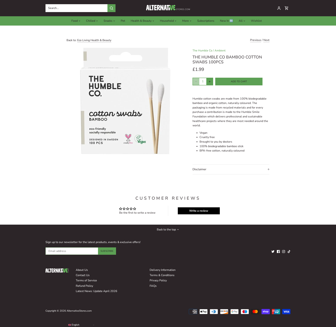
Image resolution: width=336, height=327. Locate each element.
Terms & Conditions (162, 275)
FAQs (153, 286)
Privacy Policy (158, 280)
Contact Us (83, 275)
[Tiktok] (289, 251)
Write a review (198, 211)
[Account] (279, 8)
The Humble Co (202, 50)
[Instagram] (283, 251)
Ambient (220, 50)
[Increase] (209, 81)
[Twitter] (272, 251)
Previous (255, 40)
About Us (82, 270)
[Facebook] (278, 251)
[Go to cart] (287, 8)
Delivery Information (163, 270)
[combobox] (77, 8)
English (75, 325)
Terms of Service (86, 280)
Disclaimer (199, 169)
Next (266, 40)
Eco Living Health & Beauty (94, 40)
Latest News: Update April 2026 (96, 291)
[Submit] (111, 8)
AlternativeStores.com (79, 310)
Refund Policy (84, 286)
